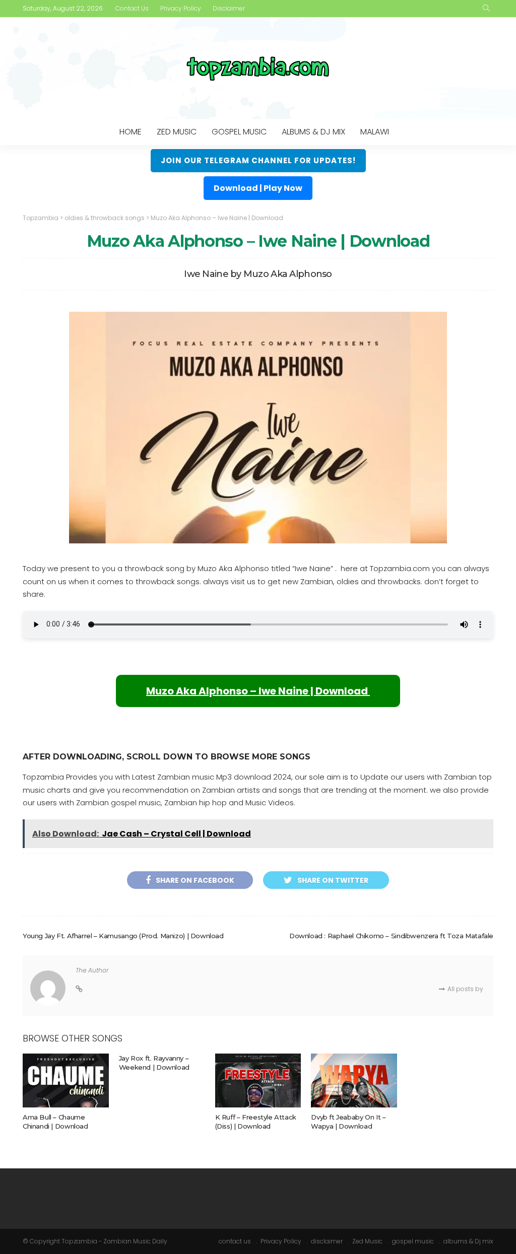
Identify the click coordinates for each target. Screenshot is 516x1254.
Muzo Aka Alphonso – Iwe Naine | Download (258, 691)
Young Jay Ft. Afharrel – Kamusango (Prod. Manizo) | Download (123, 936)
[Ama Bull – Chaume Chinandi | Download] (66, 1080)
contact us (132, 8)
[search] (486, 8)
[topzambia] (258, 68)
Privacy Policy (180, 8)
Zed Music (177, 131)
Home (130, 131)
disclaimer (229, 8)
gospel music (239, 131)
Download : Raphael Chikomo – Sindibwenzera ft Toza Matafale (391, 936)
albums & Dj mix (313, 131)
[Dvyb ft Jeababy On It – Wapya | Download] (354, 1080)
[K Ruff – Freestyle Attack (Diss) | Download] (258, 1080)
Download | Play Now (258, 188)
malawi (374, 131)
